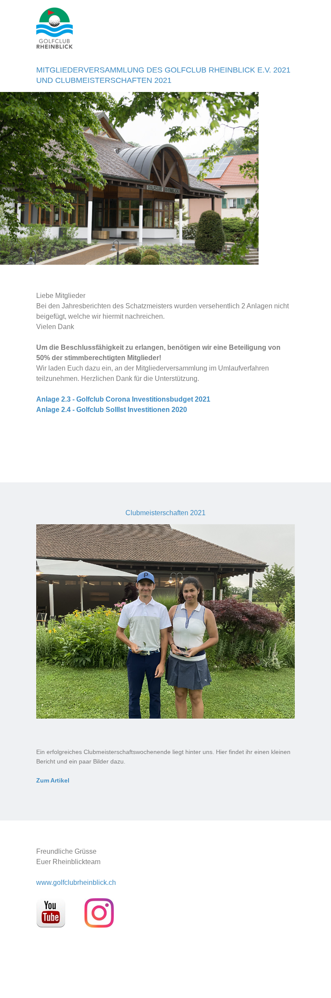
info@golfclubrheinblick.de (173, 50)
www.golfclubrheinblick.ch (76, 882)
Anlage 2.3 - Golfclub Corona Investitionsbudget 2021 (123, 399)
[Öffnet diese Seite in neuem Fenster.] (51, 925)
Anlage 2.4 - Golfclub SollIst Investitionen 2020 (111, 409)
